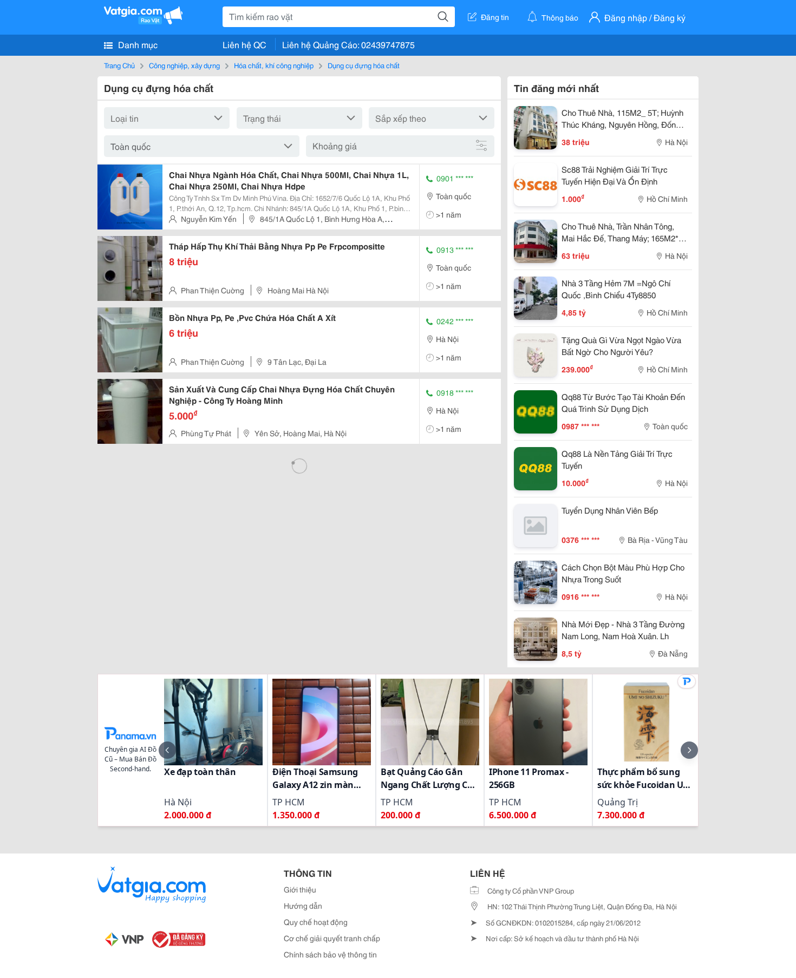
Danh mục (137, 44)
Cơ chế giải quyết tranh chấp (332, 938)
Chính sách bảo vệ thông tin (330, 954)
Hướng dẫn (303, 905)
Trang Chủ (119, 65)
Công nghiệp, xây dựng (184, 65)
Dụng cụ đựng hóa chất (364, 65)
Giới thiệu (300, 889)
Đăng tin (495, 16)
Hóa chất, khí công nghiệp (274, 65)
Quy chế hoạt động (316, 921)
